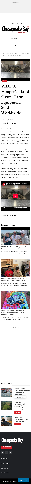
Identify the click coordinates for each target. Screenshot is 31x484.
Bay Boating (5, 463)
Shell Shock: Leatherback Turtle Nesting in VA (21, 419)
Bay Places (5, 473)
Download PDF (23, 480)
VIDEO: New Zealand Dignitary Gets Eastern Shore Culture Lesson (14, 248)
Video (4, 80)
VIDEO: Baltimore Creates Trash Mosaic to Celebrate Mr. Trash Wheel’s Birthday (13, 312)
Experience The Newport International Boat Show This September (22, 392)
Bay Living (4, 468)
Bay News (18, 412)
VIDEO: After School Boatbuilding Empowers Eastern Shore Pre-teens (14, 280)
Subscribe (7, 447)
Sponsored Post (20, 397)
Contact (14, 38)
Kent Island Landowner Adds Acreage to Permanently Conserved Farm (20, 406)
